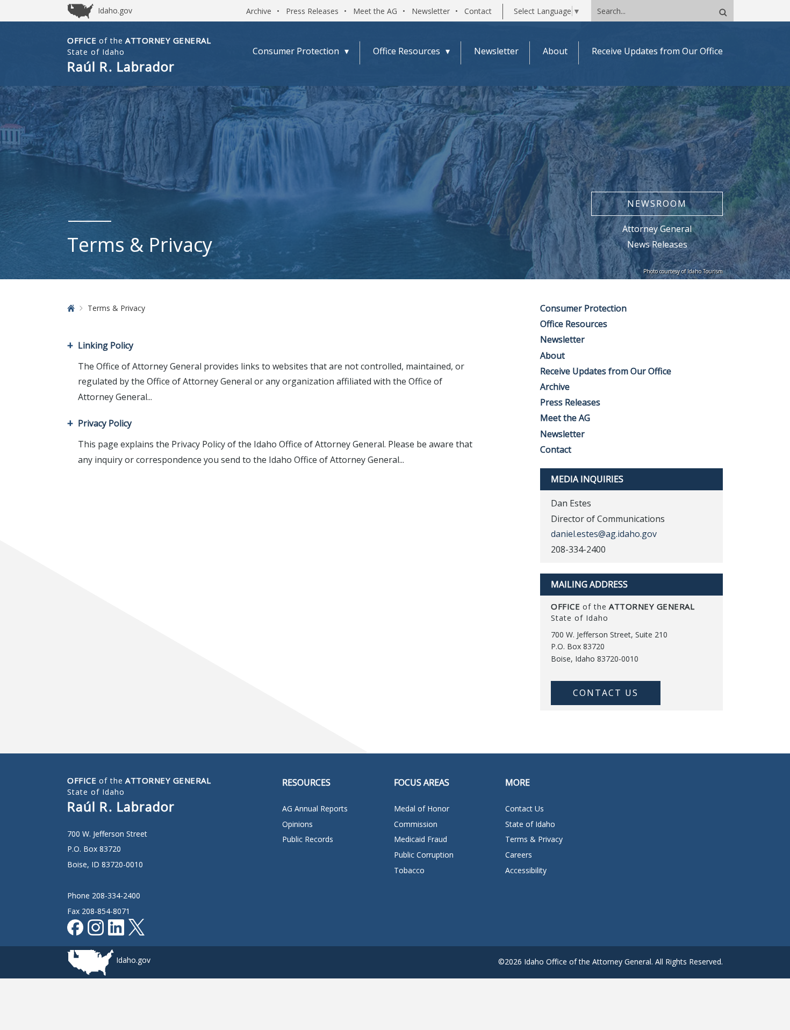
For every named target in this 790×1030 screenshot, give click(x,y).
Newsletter (431, 11)
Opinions (297, 824)
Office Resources (573, 324)
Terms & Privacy (534, 839)
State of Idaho (530, 824)
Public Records (307, 839)
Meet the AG (375, 11)
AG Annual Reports (315, 808)
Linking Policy (105, 345)
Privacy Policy (105, 423)
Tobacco (409, 870)
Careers (518, 855)
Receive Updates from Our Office (605, 371)
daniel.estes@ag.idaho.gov (604, 534)
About (552, 355)
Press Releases (312, 11)
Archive (258, 11)
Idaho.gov (133, 960)
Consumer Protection (583, 308)
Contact (478, 11)
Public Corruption (424, 855)
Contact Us (605, 693)
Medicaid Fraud (420, 839)
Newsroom (657, 203)
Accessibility (526, 870)
